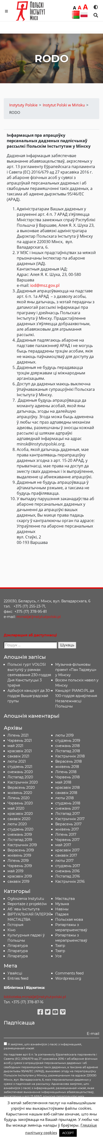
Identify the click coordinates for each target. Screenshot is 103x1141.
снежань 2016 (67, 871)
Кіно (12, 930)
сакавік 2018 (66, 792)
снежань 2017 (67, 808)
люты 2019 (64, 735)
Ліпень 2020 (19, 798)
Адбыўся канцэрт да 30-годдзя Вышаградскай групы (29, 695)
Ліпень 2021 (18, 735)
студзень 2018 (67, 803)
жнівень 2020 (20, 792)
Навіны (61, 909)
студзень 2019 (67, 740)
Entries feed (18, 978)
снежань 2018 (67, 746)
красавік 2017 (67, 850)
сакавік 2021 (18, 756)
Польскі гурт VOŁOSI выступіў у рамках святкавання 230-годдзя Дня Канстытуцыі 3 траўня (29, 675)
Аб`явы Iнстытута (24, 909)
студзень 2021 (20, 766)
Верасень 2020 (21, 787)
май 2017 (63, 845)
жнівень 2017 (67, 829)
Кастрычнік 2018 (70, 756)
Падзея (61, 914)
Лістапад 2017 (67, 813)
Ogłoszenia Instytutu (26, 898)
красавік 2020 (20, 813)
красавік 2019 (20, 876)
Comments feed (69, 973)
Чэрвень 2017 (67, 839)
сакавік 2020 (19, 819)
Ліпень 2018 (65, 772)
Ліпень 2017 (65, 834)
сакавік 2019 (19, 881)
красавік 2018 (67, 787)
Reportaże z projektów (27, 904)
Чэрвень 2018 (67, 777)
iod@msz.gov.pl (45, 285)
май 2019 (16, 871)
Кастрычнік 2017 (69, 819)
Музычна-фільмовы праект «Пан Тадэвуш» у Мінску (75, 669)
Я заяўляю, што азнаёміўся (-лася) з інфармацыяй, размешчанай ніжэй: (43, 1046)
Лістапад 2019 (20, 839)
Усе (58, 956)
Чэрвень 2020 (20, 803)
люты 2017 (64, 860)
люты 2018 (64, 798)
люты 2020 (17, 824)
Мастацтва (65, 898)
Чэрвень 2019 (20, 866)
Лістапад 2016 (67, 876)
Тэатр (60, 945)
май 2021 (15, 746)
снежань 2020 (20, 772)
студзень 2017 (67, 866)
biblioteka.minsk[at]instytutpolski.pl (35, 997)
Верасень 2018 (68, 761)
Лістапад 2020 (20, 777)
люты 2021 (17, 761)
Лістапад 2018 (67, 751)
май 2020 (16, 808)
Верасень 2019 (21, 850)
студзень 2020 (20, 829)
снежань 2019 (20, 834)
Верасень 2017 (68, 824)
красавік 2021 (20, 751)
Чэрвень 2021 (20, 740)
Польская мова (69, 919)
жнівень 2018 (67, 766)
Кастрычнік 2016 (70, 881)
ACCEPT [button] (68, 1133)
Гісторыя (15, 924)
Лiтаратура (18, 945)
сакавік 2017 (66, 855)
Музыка (62, 904)
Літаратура (18, 956)
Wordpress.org (68, 978)
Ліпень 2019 (18, 860)
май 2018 (63, 782)
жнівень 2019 (19, 855)
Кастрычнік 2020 (23, 782)
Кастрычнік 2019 (22, 845)
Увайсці (15, 973)
